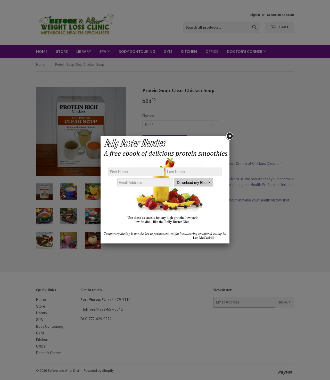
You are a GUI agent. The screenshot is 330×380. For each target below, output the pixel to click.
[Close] (229, 136)
